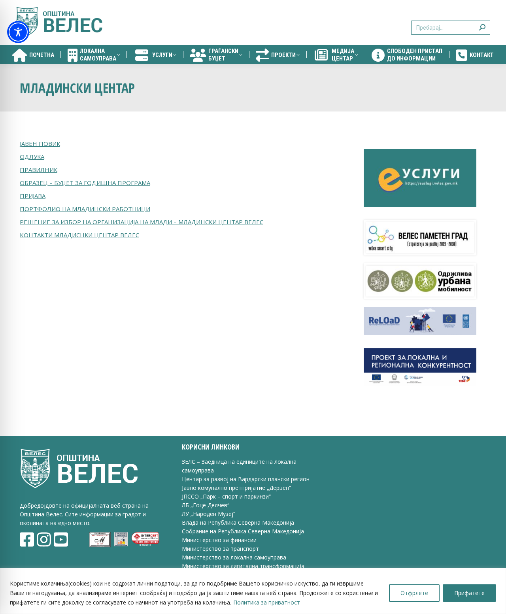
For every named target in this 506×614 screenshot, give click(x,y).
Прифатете (469, 593)
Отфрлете (414, 593)
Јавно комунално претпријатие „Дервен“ (236, 487)
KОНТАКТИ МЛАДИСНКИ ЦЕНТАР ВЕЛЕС (79, 235)
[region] (253, 591)
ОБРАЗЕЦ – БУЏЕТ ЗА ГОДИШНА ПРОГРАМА (85, 183)
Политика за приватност (266, 602)
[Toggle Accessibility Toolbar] (18, 32)
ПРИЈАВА (32, 196)
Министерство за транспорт (221, 548)
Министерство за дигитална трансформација (243, 566)
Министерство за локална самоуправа (234, 557)
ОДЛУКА (32, 157)
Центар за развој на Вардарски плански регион (246, 479)
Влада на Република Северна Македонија (238, 522)
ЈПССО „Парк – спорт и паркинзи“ (226, 496)
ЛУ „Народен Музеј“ (208, 514)
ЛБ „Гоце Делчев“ (205, 505)
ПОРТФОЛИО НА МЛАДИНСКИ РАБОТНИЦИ (85, 209)
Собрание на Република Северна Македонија (243, 531)
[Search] (482, 23)
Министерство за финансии (219, 540)
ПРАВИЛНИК (38, 170)
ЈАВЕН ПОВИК (40, 143)
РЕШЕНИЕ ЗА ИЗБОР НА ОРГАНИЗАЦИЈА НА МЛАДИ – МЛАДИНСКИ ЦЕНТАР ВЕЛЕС (141, 222)
